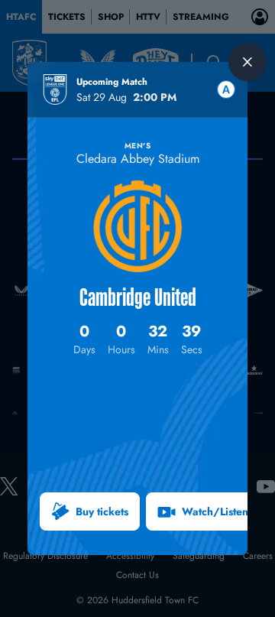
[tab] (226, 89)
